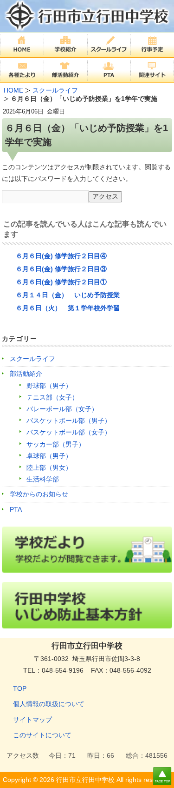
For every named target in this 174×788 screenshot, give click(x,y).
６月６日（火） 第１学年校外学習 (68, 308)
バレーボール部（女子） (62, 409)
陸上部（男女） (49, 467)
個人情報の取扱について (48, 704)
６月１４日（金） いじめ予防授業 (68, 295)
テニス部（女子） (52, 397)
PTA (16, 509)
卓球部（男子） (49, 456)
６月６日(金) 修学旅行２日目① (61, 282)
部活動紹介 (26, 373)
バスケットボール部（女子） (68, 432)
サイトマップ (32, 719)
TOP (19, 688)
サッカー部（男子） (55, 444)
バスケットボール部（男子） (68, 420)
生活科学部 (42, 479)
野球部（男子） (49, 385)
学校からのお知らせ (39, 494)
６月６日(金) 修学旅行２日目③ (61, 269)
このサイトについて (42, 735)
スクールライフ (32, 358)
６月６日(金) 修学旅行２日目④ (61, 256)
